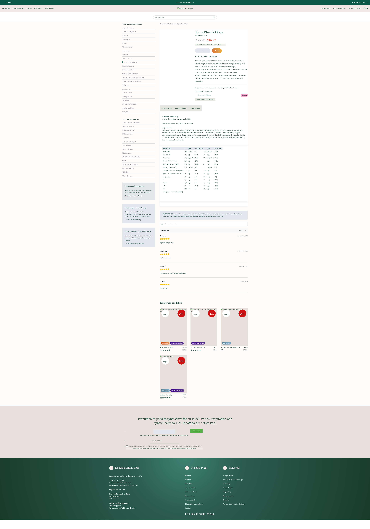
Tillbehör (125, 112)
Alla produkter (171, 24)
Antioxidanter (127, 93)
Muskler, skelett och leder (131, 157)
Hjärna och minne (128, 130)
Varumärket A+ (127, 47)
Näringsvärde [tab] (180, 108)
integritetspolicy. (154, 446)
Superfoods (126, 100)
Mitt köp (188, 476)
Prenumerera (196, 431)
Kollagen (125, 85)
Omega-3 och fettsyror (130, 74)
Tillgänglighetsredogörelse (194, 504)
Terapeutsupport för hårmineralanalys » (122, 508)
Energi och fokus (128, 126)
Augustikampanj (18, 8)
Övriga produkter (128, 108)
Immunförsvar (127, 145)
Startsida (163, 24)
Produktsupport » (115, 506)
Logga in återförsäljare (359, 2)
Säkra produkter (228, 496)
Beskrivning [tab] (167, 108)
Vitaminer (125, 51)
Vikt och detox (127, 176)
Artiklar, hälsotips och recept (233, 480)
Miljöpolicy (227, 492)
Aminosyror (126, 89)
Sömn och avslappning (130, 164)
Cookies (188, 508)
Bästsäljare (38, 8)
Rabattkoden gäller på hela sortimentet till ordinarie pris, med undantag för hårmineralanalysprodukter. (164, 448)
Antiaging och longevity (130, 122)
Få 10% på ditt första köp (184, 2)
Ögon (124, 161)
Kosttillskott (6, 8)
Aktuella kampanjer (129, 32)
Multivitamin (126, 153)
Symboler (226, 500)
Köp (217, 51)
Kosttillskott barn (128, 70)
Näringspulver (127, 96)
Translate (8, 2)
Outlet (124, 43)
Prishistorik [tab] (195, 108)
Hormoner (125, 138)
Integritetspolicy (190, 500)
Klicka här (127, 483)
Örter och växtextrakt (129, 104)
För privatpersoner (354, 8)
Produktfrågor (49, 8)
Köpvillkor (189, 484)
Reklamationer (190, 496)
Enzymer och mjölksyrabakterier (133, 77)
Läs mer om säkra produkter (134, 244)
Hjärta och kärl (127, 134)
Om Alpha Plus (326, 8)
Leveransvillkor (190, 488)
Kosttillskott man (128, 66)
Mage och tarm (127, 149)
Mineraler (125, 54)
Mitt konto (188, 480)
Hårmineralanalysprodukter (131, 81)
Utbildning (226, 484)
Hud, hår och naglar (129, 141)
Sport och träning (128, 168)
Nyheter (29, 8)
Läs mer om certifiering (133, 220)
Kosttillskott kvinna (131, 62)
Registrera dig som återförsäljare (234, 504)
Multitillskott (126, 58)
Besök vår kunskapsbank (133, 196)
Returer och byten (191, 492)
